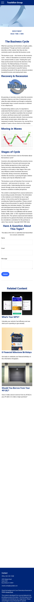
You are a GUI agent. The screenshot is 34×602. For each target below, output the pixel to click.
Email (3, 248)
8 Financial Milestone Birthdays (17, 352)
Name (3, 238)
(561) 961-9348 (9, 576)
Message (4, 258)
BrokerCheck (9, 592)
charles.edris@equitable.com (10, 585)
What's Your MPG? (10, 317)
